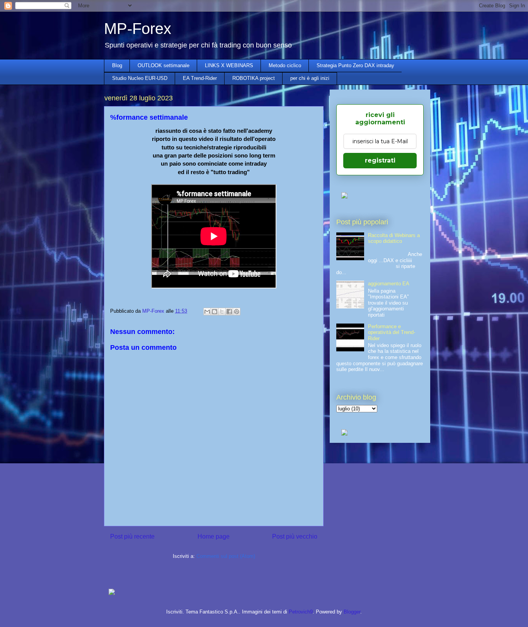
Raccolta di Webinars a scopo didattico (394, 238)
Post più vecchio (294, 536)
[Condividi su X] (222, 311)
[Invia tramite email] (207, 311)
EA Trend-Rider (200, 78)
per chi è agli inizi (309, 78)
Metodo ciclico (285, 65)
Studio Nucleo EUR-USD (139, 78)
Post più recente (132, 536)
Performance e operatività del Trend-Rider (391, 332)
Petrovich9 (301, 612)
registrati (380, 160)
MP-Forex (137, 28)
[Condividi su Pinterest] (236, 311)
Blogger (352, 612)
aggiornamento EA (388, 283)
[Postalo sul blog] (214, 311)
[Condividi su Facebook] (229, 311)
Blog (117, 65)
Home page (214, 536)
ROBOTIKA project (253, 78)
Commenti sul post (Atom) (225, 556)
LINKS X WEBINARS (229, 65)
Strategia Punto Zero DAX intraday (355, 65)
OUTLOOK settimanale (163, 65)
